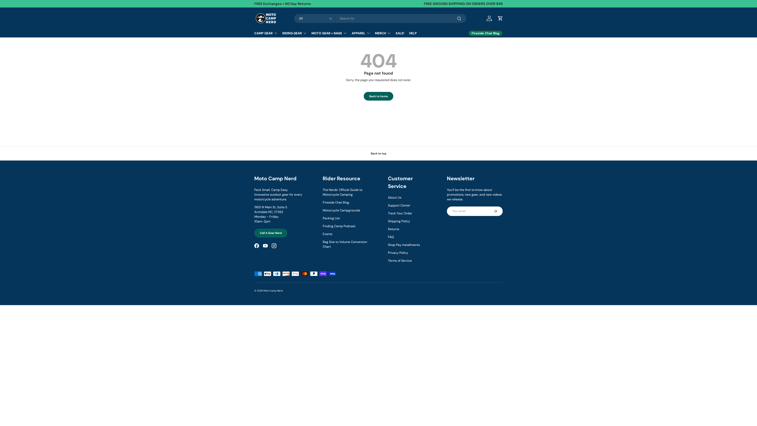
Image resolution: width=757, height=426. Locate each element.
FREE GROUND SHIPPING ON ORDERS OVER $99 (463, 4)
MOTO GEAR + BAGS (326, 33)
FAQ (391, 237)
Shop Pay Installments (404, 245)
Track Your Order (400, 213)
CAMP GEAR (263, 33)
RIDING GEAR (292, 33)
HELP (413, 33)
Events (327, 234)
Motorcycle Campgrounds (341, 210)
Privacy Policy (398, 253)
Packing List (331, 218)
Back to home (378, 96)
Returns (393, 229)
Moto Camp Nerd (273, 290)
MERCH (380, 33)
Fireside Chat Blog (336, 202)
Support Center (399, 205)
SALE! (400, 33)
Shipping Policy (399, 221)
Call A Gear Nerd (271, 233)
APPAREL (358, 33)
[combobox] (380, 18)
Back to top (378, 153)
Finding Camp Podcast (339, 226)
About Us (394, 197)
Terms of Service (400, 261)
